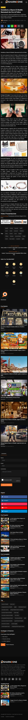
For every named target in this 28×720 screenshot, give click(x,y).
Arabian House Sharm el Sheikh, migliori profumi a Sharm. (13, 420)
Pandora (21, 230)
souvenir (18, 238)
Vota (3, 644)
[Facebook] (2, 679)
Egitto (23, 238)
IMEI (25, 618)
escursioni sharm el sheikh (7, 620)
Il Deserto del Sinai (6, 639)
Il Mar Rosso (5, 636)
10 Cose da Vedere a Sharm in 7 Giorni (18, 539)
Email (2, 463)
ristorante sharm (5, 609)
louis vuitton (12, 238)
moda (11, 230)
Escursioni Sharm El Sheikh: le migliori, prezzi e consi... (18, 572)
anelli (21, 228)
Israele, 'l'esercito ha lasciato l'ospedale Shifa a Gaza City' (14, 254)
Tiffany (6, 236)
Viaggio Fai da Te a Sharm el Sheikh (18, 700)
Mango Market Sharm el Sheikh (17, 609)
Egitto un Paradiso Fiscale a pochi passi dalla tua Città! (17, 547)
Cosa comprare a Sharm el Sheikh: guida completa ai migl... (14, 374)
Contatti (2, 716)
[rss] (19, 679)
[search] (26, 2)
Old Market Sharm (22, 607)
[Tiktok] (9, 679)
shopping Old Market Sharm (7, 618)
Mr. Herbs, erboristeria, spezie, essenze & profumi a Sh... (17, 526)
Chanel (11, 233)
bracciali (16, 228)
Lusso (6, 230)
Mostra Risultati (10, 644)
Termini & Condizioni (9, 716)
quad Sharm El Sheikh (19, 620)
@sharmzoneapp (4, 216)
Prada (24, 236)
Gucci (15, 233)
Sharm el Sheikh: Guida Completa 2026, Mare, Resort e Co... (18, 586)
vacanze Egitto (14, 623)
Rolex (6, 233)
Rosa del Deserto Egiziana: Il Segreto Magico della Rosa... (18, 593)
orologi (11, 228)
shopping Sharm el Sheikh (7, 607)
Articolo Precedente (14, 246)
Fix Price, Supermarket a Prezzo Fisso (10, 397)
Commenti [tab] (3, 453)
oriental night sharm (6, 626)
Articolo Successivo (13, 251)
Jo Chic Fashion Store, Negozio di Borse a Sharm (17, 519)
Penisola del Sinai (18, 618)
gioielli (6, 228)
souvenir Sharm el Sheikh (7, 612)
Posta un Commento (6, 484)
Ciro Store (17, 615)
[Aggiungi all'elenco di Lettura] (22, 26)
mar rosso (12, 604)
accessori (16, 230)
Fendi (6, 238)
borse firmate (18, 236)
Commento (3, 469)
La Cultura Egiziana (6, 641)
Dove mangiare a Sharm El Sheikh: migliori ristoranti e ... (17, 565)
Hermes (11, 236)
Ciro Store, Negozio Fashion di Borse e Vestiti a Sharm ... (12, 327)
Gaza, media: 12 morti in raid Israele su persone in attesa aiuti (14, 248)
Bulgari (20, 233)
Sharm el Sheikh (5, 604)
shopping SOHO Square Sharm (18, 626)
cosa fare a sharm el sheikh (7, 615)
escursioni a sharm (5, 623)
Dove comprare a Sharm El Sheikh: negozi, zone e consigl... (13, 351)
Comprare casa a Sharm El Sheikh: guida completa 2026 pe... (17, 558)
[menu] (1, 2)
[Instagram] (5, 679)
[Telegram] (16, 679)
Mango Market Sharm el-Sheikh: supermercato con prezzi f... (13, 444)
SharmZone (3, 299)
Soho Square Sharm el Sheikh (16, 532)
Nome (2, 457)
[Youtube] (12, 679)
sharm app (16, 612)
